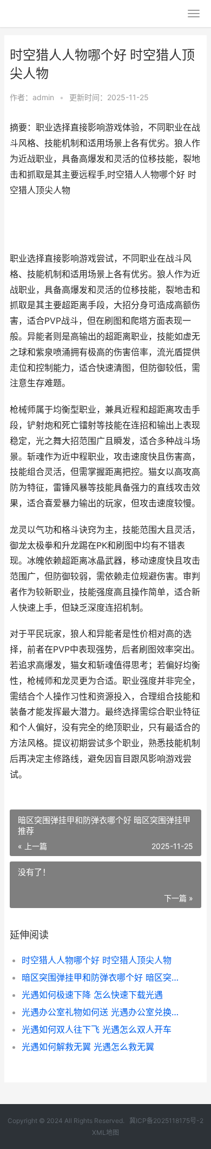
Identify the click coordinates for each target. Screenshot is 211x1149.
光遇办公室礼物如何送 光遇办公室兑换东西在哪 (102, 1012)
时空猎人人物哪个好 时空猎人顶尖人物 (97, 960)
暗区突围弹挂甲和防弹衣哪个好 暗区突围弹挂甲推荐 (102, 977)
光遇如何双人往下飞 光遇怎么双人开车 (97, 1029)
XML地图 (105, 1132)
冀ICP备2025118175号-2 (166, 1121)
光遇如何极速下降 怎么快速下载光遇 (92, 994)
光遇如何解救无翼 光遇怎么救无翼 (88, 1046)
